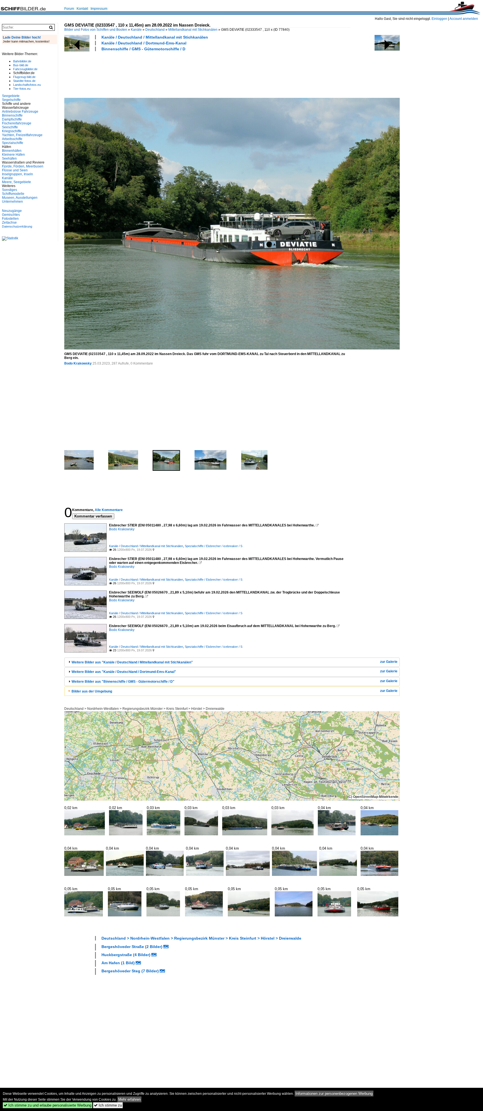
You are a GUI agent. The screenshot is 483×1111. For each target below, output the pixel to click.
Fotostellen (10, 219)
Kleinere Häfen (13, 155)
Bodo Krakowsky (78, 363)
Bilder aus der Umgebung (92, 691)
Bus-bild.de (20, 65)
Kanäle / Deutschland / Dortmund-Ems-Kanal (143, 43)
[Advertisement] (166, 73)
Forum (69, 9)
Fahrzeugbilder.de (25, 69)
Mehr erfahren (129, 1099)
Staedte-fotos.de (24, 80)
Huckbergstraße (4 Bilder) (125, 954)
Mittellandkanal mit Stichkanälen (192, 30)
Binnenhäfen (12, 151)
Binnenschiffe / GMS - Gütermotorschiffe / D (143, 49)
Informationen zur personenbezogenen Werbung (334, 1093)
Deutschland (155, 30)
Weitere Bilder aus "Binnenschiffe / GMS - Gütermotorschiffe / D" (123, 682)
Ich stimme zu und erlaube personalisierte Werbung (47, 1105)
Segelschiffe (11, 100)
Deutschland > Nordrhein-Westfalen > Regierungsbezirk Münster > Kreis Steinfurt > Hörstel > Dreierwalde (144, 709)
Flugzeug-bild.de (24, 77)
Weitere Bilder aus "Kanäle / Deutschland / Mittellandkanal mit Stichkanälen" (132, 662)
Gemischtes (11, 215)
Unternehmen (12, 202)
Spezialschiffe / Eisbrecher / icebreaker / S (213, 546)
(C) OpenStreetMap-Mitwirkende (372, 797)
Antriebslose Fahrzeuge (20, 112)
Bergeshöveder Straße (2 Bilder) (131, 946)
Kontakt (82, 9)
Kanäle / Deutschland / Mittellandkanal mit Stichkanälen (154, 37)
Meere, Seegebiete (16, 182)
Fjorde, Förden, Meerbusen (22, 166)
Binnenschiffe (12, 115)
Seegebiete (11, 96)
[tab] (232, 662)
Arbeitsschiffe (12, 139)
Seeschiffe (10, 127)
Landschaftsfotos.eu (27, 84)
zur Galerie (388, 662)
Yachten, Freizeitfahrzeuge (22, 135)
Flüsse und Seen (15, 170)
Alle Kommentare (109, 510)
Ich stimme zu (108, 1105)
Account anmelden (463, 19)
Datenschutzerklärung (17, 226)
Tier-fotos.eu (21, 88)
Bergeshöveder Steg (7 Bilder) (130, 971)
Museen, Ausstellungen (19, 198)
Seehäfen (9, 158)
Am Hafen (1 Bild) (118, 963)
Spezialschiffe (12, 143)
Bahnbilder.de (22, 61)
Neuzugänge (12, 211)
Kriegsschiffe (12, 131)
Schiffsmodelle (13, 194)
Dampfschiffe (12, 119)
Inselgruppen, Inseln (17, 174)
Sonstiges (9, 190)
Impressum (99, 9)
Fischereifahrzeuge (16, 123)
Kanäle (136, 30)
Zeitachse (9, 222)
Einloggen (439, 19)
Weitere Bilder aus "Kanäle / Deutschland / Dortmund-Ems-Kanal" (124, 672)
